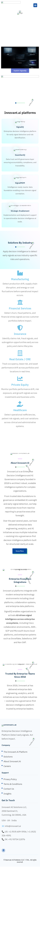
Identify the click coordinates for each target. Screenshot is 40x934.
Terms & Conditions (13, 784)
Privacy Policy (10, 779)
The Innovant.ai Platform (15, 751)
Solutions (8, 756)
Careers (7, 766)
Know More (20, 551)
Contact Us (9, 788)
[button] (35, 5)
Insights (7, 793)
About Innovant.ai (12, 761)
